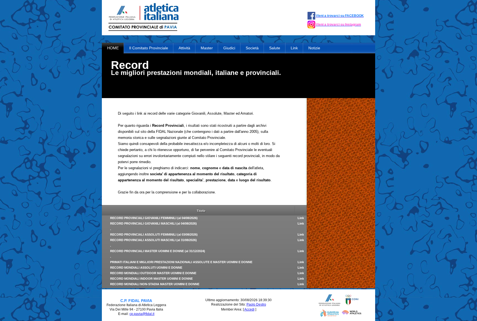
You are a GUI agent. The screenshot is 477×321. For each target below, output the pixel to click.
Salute (274, 48)
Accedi (249, 309)
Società (252, 48)
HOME (113, 48)
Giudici (229, 48)
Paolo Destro (256, 304)
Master (207, 48)
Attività (184, 48)
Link (294, 48)
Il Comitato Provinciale (148, 48)
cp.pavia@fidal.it (141, 314)
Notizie (314, 48)
